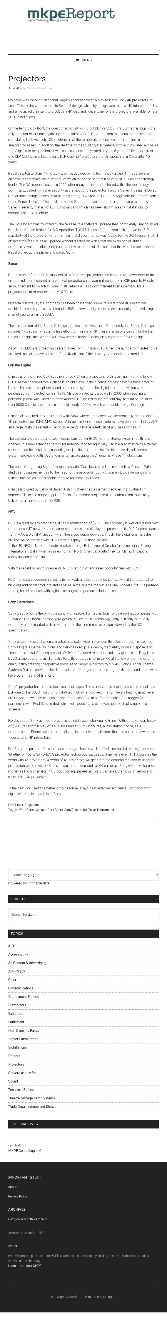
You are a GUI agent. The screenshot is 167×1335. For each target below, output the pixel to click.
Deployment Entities (23, 997)
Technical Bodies (21, 1090)
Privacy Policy (18, 1196)
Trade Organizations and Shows (32, 1107)
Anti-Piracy (16, 971)
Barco (31, 810)
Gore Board (55, 810)
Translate (43, 883)
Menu (87, 60)
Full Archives (24, 1124)
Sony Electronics (75, 810)
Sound (13, 1081)
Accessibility (18, 954)
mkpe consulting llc (102, 1297)
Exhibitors (15, 1014)
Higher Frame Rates (23, 1039)
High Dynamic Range (24, 1030)
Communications (20, 988)
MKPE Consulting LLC (25, 1151)
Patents (14, 1056)
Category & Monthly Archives (28, 1219)
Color (12, 980)
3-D (11, 946)
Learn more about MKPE (25, 1266)
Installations (17, 1047)
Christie (41, 810)
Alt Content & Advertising (27, 963)
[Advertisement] (83, 39)
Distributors (17, 1005)
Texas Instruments (101, 810)
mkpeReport (83, 14)
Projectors (32, 805)
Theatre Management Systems (31, 1098)
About (12, 1187)
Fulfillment (16, 1022)
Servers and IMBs (22, 1073)
